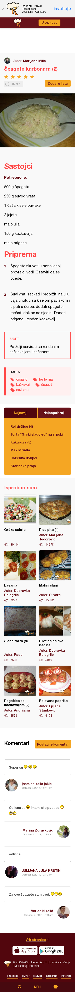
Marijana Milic (34, 61)
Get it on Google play (51, 950)
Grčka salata (20, 521)
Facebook (12, 975)
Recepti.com (7, 964)
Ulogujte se (49, 22)
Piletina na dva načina (55, 634)
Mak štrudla (20, 450)
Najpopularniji (54, 413)
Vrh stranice (36, 940)
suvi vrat (22, 390)
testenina (46, 379)
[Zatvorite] (3, 8)
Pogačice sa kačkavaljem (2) (20, 692)
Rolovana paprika (55, 692)
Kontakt (34, 966)
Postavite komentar (53, 744)
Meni (37, 986)
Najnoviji (20, 413)
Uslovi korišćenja (59, 962)
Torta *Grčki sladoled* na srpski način (37, 434)
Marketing (20, 966)
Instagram (52, 975)
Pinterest (66, 975)
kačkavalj (23, 384)
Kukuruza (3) (20, 442)
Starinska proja (23, 466)
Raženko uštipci (23, 458)
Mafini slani (55, 576)
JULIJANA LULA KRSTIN (41, 870)
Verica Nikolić (42, 911)
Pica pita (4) (55, 521)
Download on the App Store (25, 950)
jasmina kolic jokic (37, 784)
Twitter (25, 975)
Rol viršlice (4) (21, 426)
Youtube (37, 975)
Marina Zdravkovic (37, 830)
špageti (46, 384)
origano (22, 379)
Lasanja (20, 576)
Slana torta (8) (20, 634)
